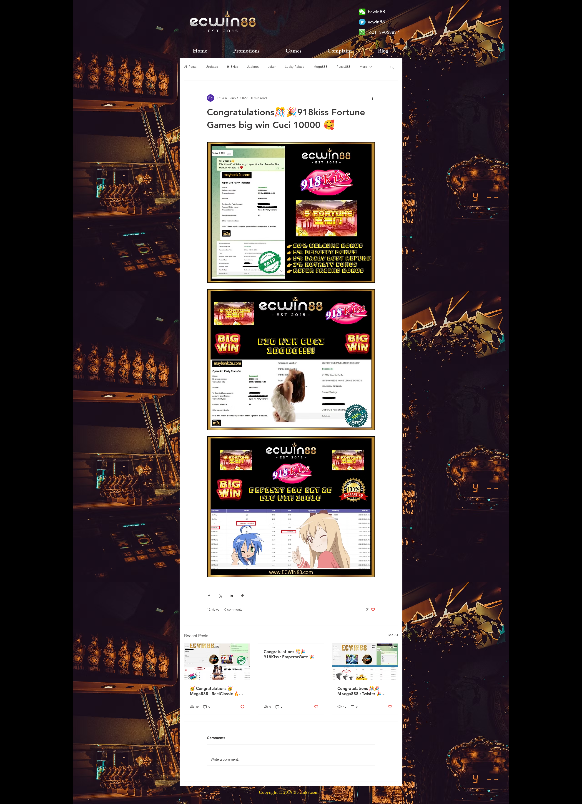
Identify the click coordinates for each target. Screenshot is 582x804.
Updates (212, 67)
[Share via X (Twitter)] (220, 595)
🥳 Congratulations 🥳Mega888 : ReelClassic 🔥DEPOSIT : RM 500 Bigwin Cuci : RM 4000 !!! (215, 691)
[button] (392, 67)
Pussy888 (343, 67)
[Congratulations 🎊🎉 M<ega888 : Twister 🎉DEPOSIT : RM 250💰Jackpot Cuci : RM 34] (365, 662)
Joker (272, 67)
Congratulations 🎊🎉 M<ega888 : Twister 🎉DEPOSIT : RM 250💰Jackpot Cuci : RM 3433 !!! (362, 691)
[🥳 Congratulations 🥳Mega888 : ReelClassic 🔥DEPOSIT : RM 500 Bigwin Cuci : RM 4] (217, 662)
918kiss (232, 67)
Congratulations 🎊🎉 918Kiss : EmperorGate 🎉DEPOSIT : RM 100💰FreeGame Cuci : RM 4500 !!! (291, 654)
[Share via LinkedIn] (231, 595)
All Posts (190, 67)
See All (393, 635)
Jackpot (253, 67)
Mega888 (320, 67)
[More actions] (372, 98)
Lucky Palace (294, 67)
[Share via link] (242, 595)
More (363, 67)
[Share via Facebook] (209, 595)
